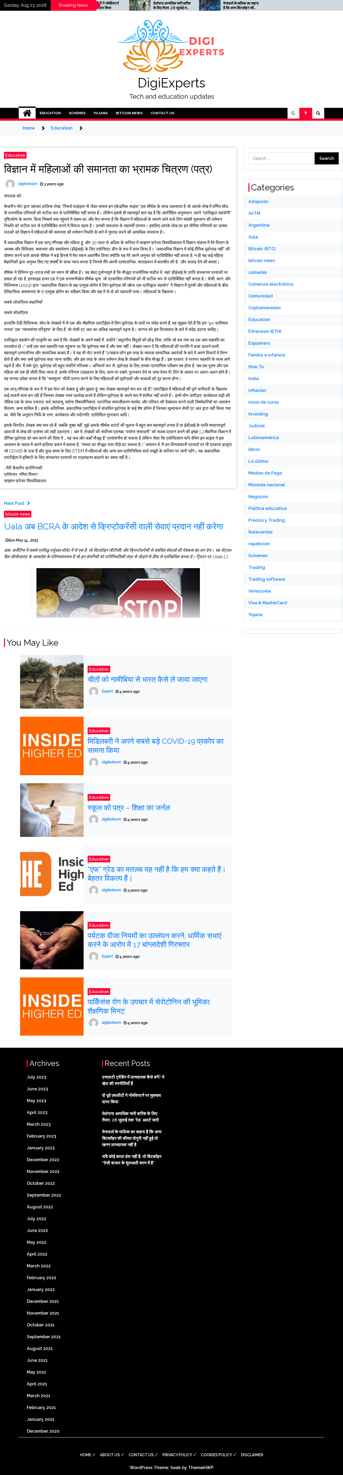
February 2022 (41, 1277)
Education (50, 113)
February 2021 (41, 1407)
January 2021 (40, 1419)
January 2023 (41, 1147)
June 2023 (37, 1088)
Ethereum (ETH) (264, 331)
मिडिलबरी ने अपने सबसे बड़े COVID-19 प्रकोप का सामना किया (155, 746)
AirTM (254, 213)
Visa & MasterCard (267, 602)
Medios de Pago (265, 473)
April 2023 (37, 1112)
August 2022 (40, 1206)
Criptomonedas (264, 307)
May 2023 (36, 1100)
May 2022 (36, 1242)
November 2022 (43, 1171)
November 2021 (43, 1313)
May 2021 (36, 1372)
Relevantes (260, 532)
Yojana (101, 113)
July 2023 (36, 1077)
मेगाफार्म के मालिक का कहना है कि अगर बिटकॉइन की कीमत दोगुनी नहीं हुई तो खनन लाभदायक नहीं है (212, 5)
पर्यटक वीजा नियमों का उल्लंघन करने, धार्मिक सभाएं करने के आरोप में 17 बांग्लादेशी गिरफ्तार (154, 940)
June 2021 (37, 1360)
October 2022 (41, 1183)
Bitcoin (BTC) (261, 248)
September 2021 (44, 1336)
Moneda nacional (266, 484)
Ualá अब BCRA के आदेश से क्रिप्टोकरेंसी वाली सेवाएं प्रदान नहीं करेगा (113, 526)
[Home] (27, 113)
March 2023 (39, 1124)
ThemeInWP (201, 1467)
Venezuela (259, 591)
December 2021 (43, 1301)
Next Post (14, 503)
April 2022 (37, 1254)
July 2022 (36, 1218)
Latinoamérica (263, 437)
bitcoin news (129, 113)
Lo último (258, 461)
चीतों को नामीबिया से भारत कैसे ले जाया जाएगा (147, 679)
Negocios (258, 496)
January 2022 (41, 1289)
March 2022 (39, 1265)
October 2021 (41, 1324)
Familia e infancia (266, 355)
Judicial (256, 425)
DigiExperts (171, 82)
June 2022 (37, 1230)
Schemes (77, 113)
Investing (258, 414)
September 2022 (44, 1195)
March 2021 (38, 1395)
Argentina (259, 225)
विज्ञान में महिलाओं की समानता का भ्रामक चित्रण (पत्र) (108, 169)
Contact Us (162, 113)
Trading (256, 567)
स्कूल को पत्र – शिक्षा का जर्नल (129, 807)
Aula (253, 237)
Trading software (266, 579)
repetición (259, 543)
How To (256, 366)
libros (254, 449)
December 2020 (43, 1431)
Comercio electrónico (270, 284)
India (253, 378)
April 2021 (37, 1383)
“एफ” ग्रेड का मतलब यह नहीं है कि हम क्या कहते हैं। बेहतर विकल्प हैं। (157, 874)
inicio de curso (263, 402)
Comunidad (260, 296)
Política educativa (267, 508)
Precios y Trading (266, 520)
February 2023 (41, 1136)
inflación (257, 390)
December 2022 (43, 1159)
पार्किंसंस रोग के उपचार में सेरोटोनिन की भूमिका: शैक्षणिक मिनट (149, 1007)
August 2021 (40, 1348)
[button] (293, 113)
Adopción (258, 201)
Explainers (259, 343)
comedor (257, 272)
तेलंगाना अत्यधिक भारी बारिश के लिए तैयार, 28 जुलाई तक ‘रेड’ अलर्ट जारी (142, 5)
